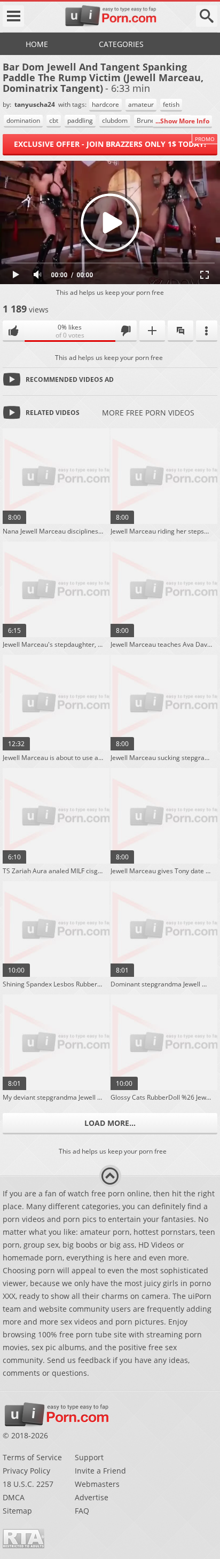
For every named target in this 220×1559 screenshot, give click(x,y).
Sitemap (17, 1511)
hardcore (105, 104)
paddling (80, 120)
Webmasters (97, 1484)
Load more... (110, 1123)
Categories (121, 44)
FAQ (82, 1511)
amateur (141, 104)
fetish (171, 104)
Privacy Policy (26, 1471)
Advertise (91, 1497)
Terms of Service (32, 1457)
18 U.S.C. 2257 (28, 1484)
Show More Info (184, 121)
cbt (53, 120)
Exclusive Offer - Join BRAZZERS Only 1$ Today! (110, 144)
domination (23, 120)
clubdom (115, 120)
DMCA (14, 1497)
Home (37, 44)
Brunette (150, 120)
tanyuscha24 (35, 104)
